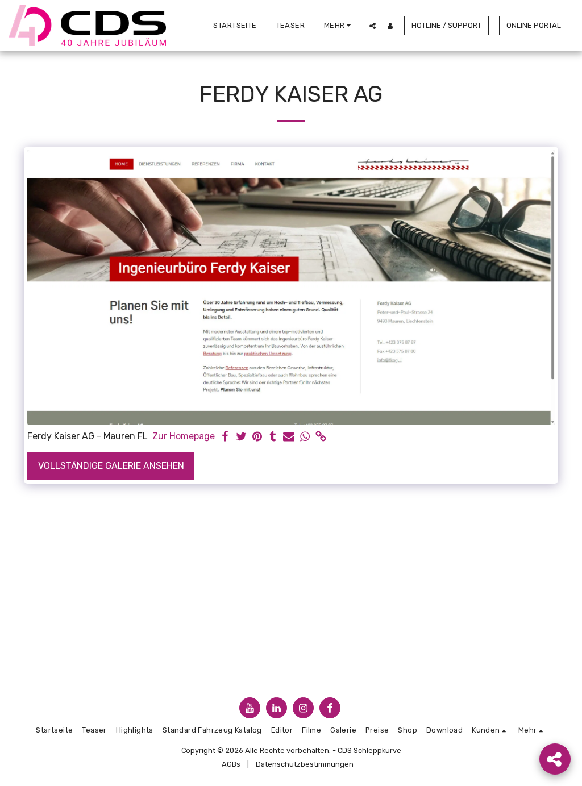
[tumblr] (272, 437)
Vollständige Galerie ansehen (111, 465)
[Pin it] (257, 437)
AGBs (231, 764)
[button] (372, 26)
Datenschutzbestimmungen (305, 764)
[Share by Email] (288, 437)
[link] (320, 437)
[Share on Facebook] (225, 437)
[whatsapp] (304, 437)
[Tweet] (241, 437)
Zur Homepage (183, 436)
